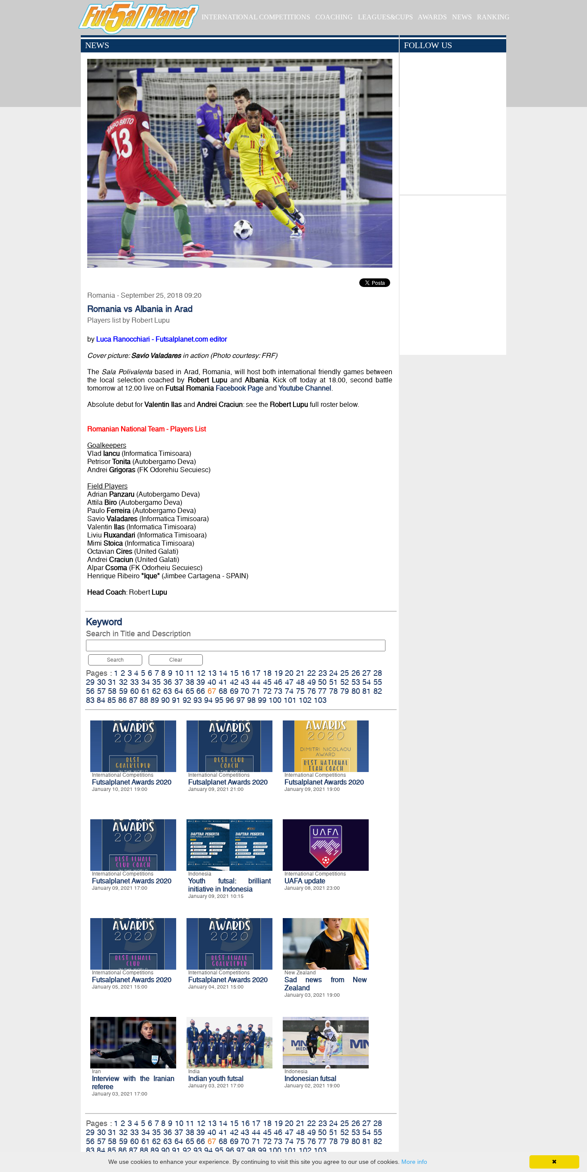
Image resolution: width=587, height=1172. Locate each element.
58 (112, 691)
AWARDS (432, 17)
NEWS (462, 17)
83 (90, 700)
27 (366, 673)
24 (333, 673)
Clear (175, 660)
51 (333, 682)
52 (344, 682)
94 (208, 700)
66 (200, 691)
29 (90, 682)
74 (289, 691)
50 (322, 682)
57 (101, 691)
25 (344, 673)
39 (200, 682)
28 (377, 673)
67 (212, 691)
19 (278, 673)
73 (278, 691)
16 (245, 673)
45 (267, 682)
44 (256, 682)
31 (112, 682)
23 (322, 673)
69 (234, 691)
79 (344, 691)
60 (134, 691)
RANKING (493, 17)
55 (377, 682)
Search (115, 660)
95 (219, 700)
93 (197, 700)
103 (320, 700)
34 (145, 682)
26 (356, 673)
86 (122, 700)
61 (145, 691)
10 (179, 673)
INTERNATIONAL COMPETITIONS (256, 17)
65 (190, 691)
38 (190, 682)
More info (414, 1161)
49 (311, 682)
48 (300, 682)
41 (223, 682)
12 (201, 673)
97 (240, 700)
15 (234, 673)
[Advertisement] (453, 273)
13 (212, 673)
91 (176, 700)
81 (366, 691)
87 (133, 700)
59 (123, 691)
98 (251, 700)
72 (267, 691)
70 (245, 691)
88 (144, 700)
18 (267, 673)
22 (311, 673)
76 (311, 691)
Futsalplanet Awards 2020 (131, 782)
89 (154, 700)
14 (223, 673)
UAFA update (304, 881)
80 (356, 691)
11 (190, 673)
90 (165, 700)
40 (212, 682)
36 (167, 682)
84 (101, 700)
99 (262, 700)
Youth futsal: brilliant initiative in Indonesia (229, 885)
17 (256, 673)
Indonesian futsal (310, 1078)
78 (333, 691)
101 (290, 700)
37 (178, 682)
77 (322, 691)
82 (377, 691)
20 (289, 673)
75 (300, 691)
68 (223, 691)
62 (156, 691)
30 (101, 682)
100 (275, 700)
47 (289, 682)
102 (305, 700)
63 (167, 691)
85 (111, 700)
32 (123, 682)
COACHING (334, 17)
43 (245, 682)
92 (187, 700)
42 (234, 682)
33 (134, 682)
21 (300, 673)
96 (230, 700)
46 (278, 682)
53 (356, 682)
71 (256, 691)
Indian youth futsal (216, 1078)
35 (156, 682)
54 (366, 682)
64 (178, 691)
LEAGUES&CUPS (385, 17)
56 (90, 691)
